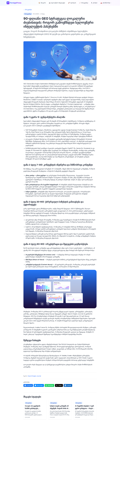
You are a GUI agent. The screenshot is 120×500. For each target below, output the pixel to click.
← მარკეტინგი (27, 9)
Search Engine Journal (34, 376)
